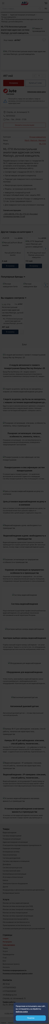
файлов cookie (22, 1012)
